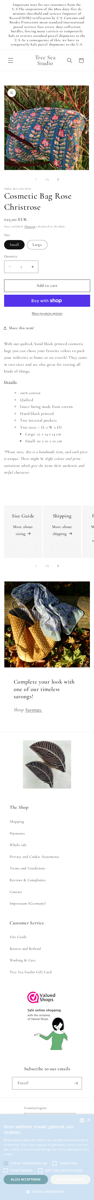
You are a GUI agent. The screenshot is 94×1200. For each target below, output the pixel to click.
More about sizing (23, 530)
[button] (10, 60)
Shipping (29, 226)
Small (14, 244)
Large (37, 244)
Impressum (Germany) (28, 903)
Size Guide (18, 937)
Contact (16, 892)
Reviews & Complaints (28, 880)
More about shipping (62, 530)
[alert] (47, 1157)
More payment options (47, 313)
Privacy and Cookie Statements (34, 856)
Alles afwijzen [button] (70, 1179)
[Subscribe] (76, 1083)
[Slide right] (58, 179)
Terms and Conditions (27, 868)
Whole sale (18, 845)
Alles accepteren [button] (25, 1179)
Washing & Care (22, 960)
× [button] (88, 1120)
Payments (17, 833)
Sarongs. (33, 710)
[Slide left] (36, 179)
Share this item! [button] (21, 328)
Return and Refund (25, 948)
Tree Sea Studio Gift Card (31, 972)
